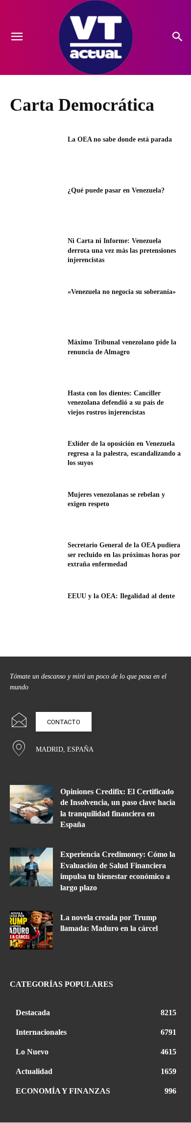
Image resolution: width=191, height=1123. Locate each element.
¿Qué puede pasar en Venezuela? (116, 190)
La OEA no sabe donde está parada (120, 139)
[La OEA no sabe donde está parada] (35, 153)
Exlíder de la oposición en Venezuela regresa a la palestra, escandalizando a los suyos (124, 453)
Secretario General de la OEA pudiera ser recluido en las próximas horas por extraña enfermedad (124, 554)
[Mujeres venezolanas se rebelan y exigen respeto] (35, 508)
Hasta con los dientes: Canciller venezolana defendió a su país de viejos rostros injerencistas (116, 403)
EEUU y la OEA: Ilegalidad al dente (121, 596)
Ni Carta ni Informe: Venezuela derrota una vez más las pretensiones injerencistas (122, 250)
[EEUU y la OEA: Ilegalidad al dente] (35, 609)
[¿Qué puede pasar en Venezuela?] (35, 204)
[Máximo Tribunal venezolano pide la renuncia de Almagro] (35, 356)
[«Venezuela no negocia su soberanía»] (35, 305)
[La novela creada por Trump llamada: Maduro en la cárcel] (31, 930)
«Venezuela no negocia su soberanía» (122, 291)
